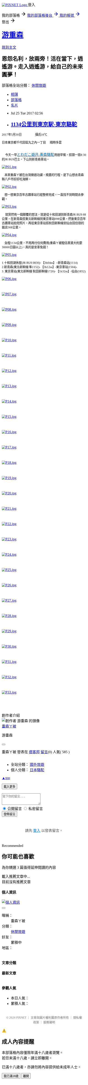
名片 (14, 105)
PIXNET (21, 1017)
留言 (44, 752)
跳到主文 (9, 47)
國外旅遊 (37, 765)
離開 (26, 1076)
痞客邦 (34, 752)
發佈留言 (9, 814)
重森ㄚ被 (9, 726)
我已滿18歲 (11, 1076)
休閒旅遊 (39, 85)
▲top (6, 778)
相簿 (14, 94)
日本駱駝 (37, 770)
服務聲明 (49, 1022)
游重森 (12, 35)
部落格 (16, 100)
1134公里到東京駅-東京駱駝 (44, 124)
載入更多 (9, 786)
